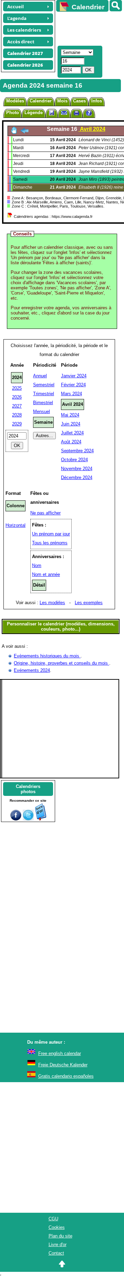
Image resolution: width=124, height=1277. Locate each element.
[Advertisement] (86, 27)
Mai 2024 (70, 415)
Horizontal (15, 525)
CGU (53, 1218)
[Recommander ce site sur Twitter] (28, 819)
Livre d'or (57, 1244)
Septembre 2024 (77, 450)
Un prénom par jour (51, 533)
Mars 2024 (71, 393)
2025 (17, 388)
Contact (56, 1253)
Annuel (40, 375)
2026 (17, 397)
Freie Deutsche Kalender (62, 1064)
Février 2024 (73, 384)
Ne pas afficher (45, 512)
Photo (12, 112)
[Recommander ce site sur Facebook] (15, 819)
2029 (17, 423)
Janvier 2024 (73, 375)
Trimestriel (43, 393)
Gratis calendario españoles (66, 1076)
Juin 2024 (70, 423)
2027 (17, 406)
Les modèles (52, 602)
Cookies (57, 1227)
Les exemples (89, 602)
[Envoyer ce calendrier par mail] (64, 112)
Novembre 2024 (76, 468)
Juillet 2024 (72, 432)
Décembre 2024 (76, 477)
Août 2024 (71, 441)
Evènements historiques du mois (47, 655)
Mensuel (41, 411)
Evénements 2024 (32, 670)
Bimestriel (43, 402)
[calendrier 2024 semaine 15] (24, 132)
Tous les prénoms (50, 542)
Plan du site (60, 1236)
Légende (33, 112)
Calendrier (41, 100)
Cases (79, 100)
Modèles (15, 100)
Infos (96, 100)
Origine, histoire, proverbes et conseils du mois (61, 663)
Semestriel (43, 384)
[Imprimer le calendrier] (76, 114)
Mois (62, 100)
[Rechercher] (116, 5)
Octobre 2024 (74, 459)
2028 (17, 415)
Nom (36, 565)
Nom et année (46, 574)
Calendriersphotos (28, 789)
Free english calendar (59, 1053)
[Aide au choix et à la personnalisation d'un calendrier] (88, 114)
